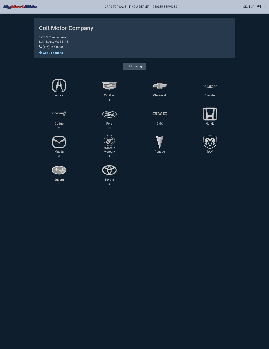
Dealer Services (164, 6)
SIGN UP (248, 6)
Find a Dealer (139, 6)
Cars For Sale (115, 6)
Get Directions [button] (52, 53)
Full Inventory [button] (134, 66)
